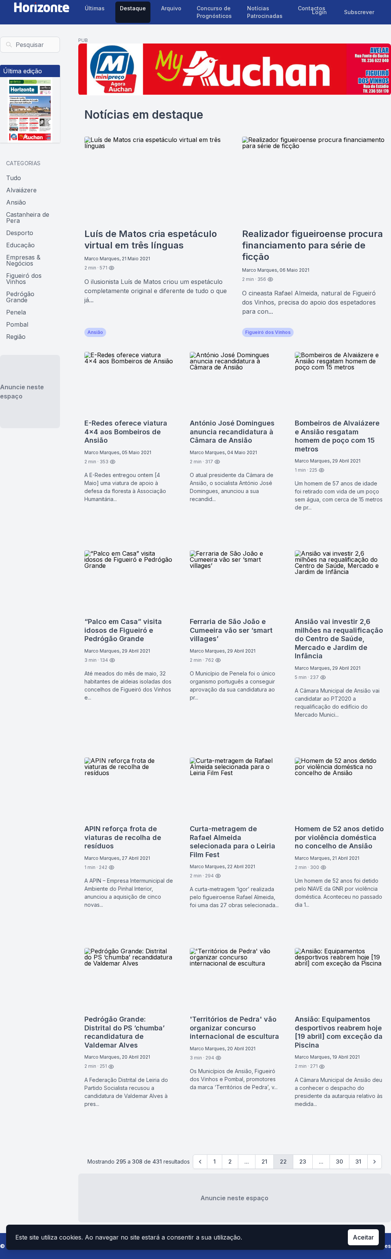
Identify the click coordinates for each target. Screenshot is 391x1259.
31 (358, 1161)
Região (16, 336)
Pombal (17, 324)
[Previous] (200, 1161)
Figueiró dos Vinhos (24, 278)
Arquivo (171, 8)
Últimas (95, 8)
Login (319, 12)
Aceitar (363, 1237)
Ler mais (208, 332)
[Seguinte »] (374, 1161)
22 (283, 1161)
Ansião (16, 202)
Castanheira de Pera (27, 217)
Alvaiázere (21, 190)
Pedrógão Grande (20, 297)
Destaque (133, 8)
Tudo (13, 178)
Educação (20, 245)
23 (302, 1161)
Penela (16, 312)
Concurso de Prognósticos (214, 12)
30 (339, 1161)
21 (264, 1161)
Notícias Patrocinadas (265, 12)
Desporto (19, 233)
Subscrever (359, 12)
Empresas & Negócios (23, 260)
